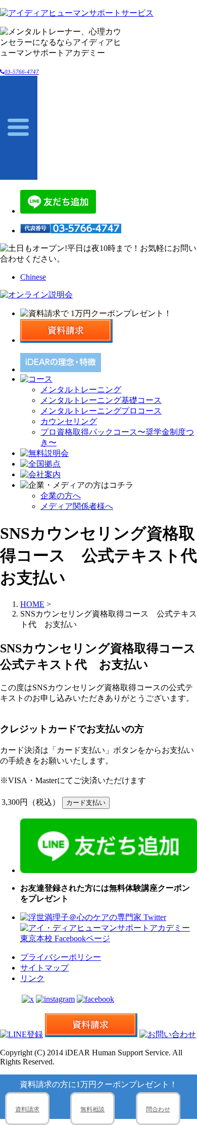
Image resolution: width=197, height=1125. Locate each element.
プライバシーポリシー (60, 957)
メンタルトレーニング (80, 389)
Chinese (33, 277)
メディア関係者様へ (76, 506)
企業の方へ (60, 495)
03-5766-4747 (22, 72)
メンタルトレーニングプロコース (101, 410)
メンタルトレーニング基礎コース (101, 400)
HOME (32, 604)
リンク (32, 978)
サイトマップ (44, 967)
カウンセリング (68, 421)
